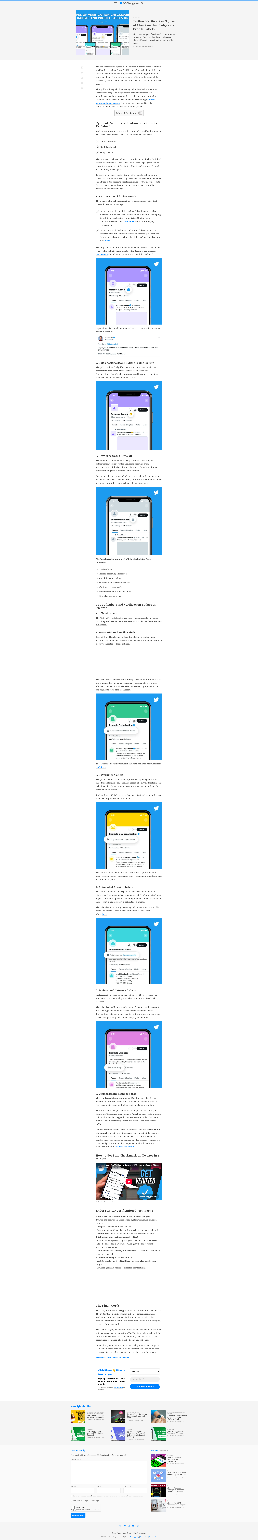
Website (127, 1486)
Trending (154, 1450)
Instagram (96, 1412)
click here (101, 767)
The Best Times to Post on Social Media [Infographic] (177, 1417)
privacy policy (118, 1387)
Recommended (163, 1450)
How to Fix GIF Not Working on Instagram (177, 1504)
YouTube (100, 1413)
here (107, 240)
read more (129, 221)
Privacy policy (134, 1537)
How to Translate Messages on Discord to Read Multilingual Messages (136, 1434)
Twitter (137, 18)
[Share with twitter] (82, 72)
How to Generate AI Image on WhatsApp (176, 1432)
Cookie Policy (153, 1537)
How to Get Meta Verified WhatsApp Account (95, 1433)
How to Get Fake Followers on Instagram (174, 1460)
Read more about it (124, 1146)
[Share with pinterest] (82, 77)
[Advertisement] (129, 662)
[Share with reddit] (82, 82)
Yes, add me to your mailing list (87, 1500)
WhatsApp (90, 1429)
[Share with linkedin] (82, 87)
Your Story (127, 1533)
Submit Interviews (139, 1533)
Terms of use (144, 1537)
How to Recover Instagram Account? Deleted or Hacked (175, 1490)
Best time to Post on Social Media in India (96, 1416)
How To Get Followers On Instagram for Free (176, 1474)
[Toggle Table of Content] (139, 113)
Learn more (102, 254)
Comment (76, 1459)
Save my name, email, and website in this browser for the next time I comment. (108, 1496)
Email (100, 1486)
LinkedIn (102, 1412)
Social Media (90, 1413)
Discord (130, 1429)
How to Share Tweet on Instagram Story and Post (137, 1416)
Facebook (90, 1412)
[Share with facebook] (82, 67)
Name (74, 1486)
